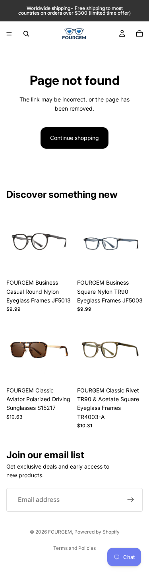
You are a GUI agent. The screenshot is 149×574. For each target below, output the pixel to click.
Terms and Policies (74, 548)
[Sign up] (130, 500)
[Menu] (9, 34)
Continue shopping (74, 137)
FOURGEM (60, 532)
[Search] (26, 33)
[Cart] (139, 33)
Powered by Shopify (97, 532)
